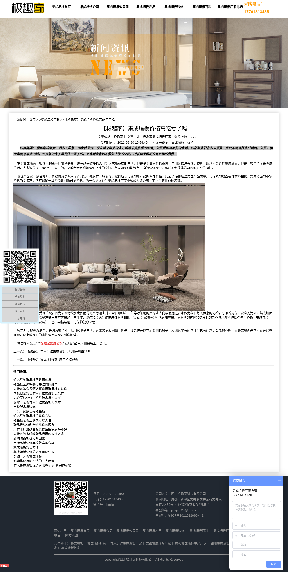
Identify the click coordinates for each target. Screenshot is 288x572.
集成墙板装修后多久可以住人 (34, 452)
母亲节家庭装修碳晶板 (29, 411)
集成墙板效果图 (118, 7)
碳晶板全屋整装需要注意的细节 (36, 384)
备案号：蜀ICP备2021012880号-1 (179, 515)
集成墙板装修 (173, 7)
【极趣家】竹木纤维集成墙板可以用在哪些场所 (58, 351)
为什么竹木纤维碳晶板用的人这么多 (39, 434)
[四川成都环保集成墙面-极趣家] (28, 8)
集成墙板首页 (61, 7)
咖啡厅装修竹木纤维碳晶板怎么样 (37, 402)
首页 (32, 119)
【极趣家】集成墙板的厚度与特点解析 (52, 359)
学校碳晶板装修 (25, 407)
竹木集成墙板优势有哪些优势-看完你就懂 (42, 465)
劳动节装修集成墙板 (28, 456)
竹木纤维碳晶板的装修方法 (32, 416)
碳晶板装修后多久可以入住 (32, 420)
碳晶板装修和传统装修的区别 (34, 425)
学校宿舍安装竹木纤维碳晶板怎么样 (39, 393)
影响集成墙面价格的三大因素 (34, 461)
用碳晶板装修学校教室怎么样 (34, 443)
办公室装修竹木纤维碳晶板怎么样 (37, 398)
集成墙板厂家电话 (230, 7)
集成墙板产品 (145, 7)
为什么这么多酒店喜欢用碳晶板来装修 (40, 389)
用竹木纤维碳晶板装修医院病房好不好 (40, 429)
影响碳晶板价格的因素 (29, 438)
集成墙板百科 (202, 7)
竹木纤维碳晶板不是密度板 (32, 380)
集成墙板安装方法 (26, 447)
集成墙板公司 (89, 7)
